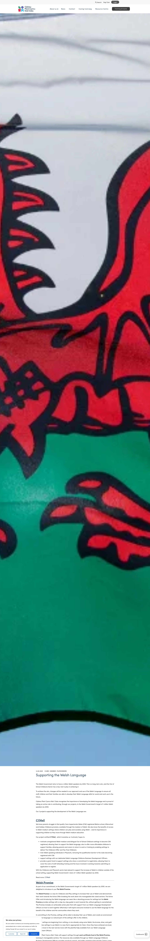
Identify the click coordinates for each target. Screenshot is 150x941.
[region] (22, 927)
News (58, 9)
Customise (11, 934)
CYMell (47, 877)
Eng (104, 2)
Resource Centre (96, 9)
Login (115, 2)
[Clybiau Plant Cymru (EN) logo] (39, 9)
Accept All (34, 934)
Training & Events (116, 9)
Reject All (22, 934)
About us (48, 9)
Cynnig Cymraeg (80, 9)
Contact (67, 9)
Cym (108, 2)
